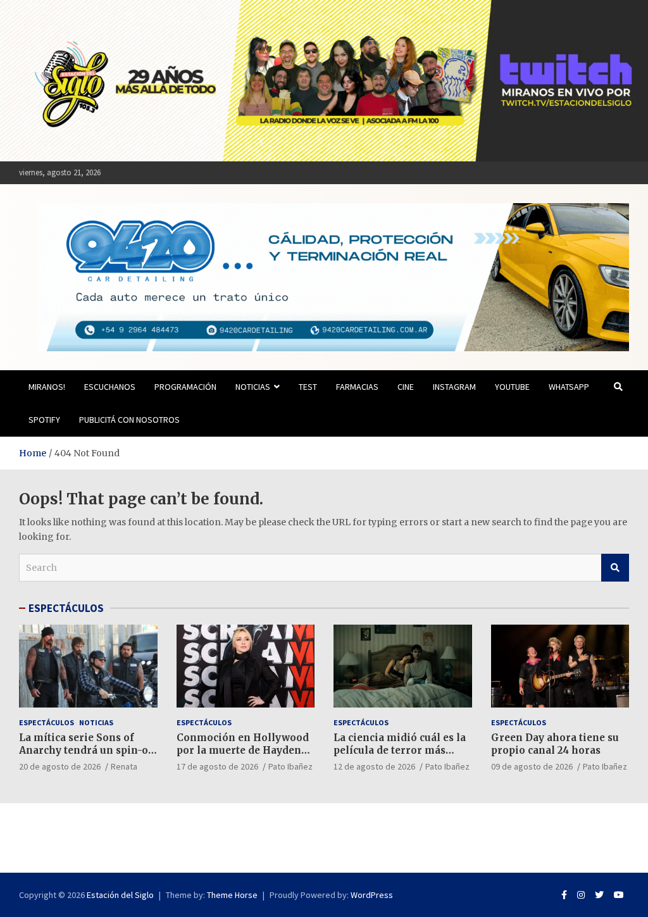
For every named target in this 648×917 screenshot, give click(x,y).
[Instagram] (581, 894)
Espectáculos (46, 722)
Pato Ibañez (290, 766)
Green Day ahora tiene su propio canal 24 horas (555, 744)
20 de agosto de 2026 (60, 766)
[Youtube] (619, 894)
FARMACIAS (357, 386)
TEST (308, 386)
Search (615, 568)
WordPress (372, 895)
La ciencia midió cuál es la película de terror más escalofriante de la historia (401, 750)
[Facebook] (564, 894)
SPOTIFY (44, 419)
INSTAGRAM (454, 386)
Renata (124, 766)
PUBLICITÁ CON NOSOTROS (129, 419)
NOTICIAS (252, 386)
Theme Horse (232, 895)
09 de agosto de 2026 (532, 766)
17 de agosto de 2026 (217, 766)
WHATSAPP (569, 386)
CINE (405, 386)
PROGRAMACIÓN (185, 386)
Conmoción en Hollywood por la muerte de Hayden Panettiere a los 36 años (243, 750)
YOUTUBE (512, 386)
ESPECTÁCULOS (66, 608)
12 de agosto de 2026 (374, 766)
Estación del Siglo (120, 895)
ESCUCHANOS (109, 386)
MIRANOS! (46, 386)
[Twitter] (599, 894)
